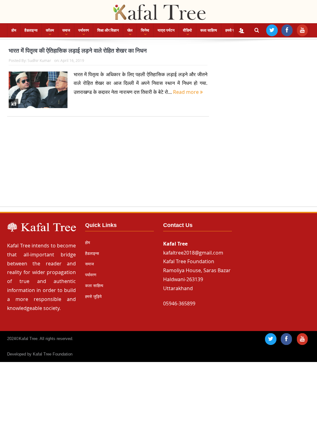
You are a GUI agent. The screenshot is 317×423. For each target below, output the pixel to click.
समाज (66, 30)
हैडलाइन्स (30, 30)
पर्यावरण (83, 30)
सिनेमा (145, 30)
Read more (186, 92)
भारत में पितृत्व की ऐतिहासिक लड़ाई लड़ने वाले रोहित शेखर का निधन (78, 50)
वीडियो (187, 30)
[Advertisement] (158, 168)
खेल (129, 30)
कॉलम (50, 30)
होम (13, 30)
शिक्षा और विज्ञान (108, 30)
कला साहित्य (208, 30)
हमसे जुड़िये (232, 30)
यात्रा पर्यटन (166, 30)
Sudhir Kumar (39, 60)
